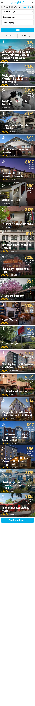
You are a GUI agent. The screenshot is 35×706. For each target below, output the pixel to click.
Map (24, 7)
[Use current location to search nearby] (32, 11)
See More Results (17, 520)
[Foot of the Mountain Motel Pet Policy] (17, 505)
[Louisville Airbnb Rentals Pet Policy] (17, 218)
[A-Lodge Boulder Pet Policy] (17, 289)
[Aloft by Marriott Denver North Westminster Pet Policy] (17, 361)
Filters (30, 7)
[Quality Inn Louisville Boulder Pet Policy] (17, 146)
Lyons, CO (12, 347)
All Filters (26, 36)
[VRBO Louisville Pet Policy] (17, 194)
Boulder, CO (13, 299)
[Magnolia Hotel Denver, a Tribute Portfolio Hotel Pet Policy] (17, 409)
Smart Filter (10, 36)
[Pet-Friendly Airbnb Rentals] (17, 98)
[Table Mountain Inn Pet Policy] (17, 385)
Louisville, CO (13, 61)
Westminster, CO (14, 371)
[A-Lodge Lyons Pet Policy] (17, 337)
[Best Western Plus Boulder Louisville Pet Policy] (17, 170)
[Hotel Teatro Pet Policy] (17, 313)
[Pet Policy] (3, 42)
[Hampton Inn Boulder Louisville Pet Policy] (17, 122)
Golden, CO (13, 275)
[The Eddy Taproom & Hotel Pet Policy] (17, 266)
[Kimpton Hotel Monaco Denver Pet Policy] (17, 242)
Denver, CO (13, 251)
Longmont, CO (14, 443)
